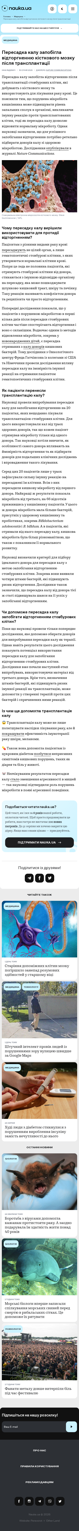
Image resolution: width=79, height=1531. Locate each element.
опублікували (57, 148)
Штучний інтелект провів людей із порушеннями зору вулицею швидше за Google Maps (38, 1051)
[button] (52, 8)
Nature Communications (58, 70)
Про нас (39, 1450)
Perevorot (36, 1520)
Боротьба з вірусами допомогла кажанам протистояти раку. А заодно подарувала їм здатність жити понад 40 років (38, 1225)
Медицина (18, 16)
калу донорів (33, 347)
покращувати (13, 734)
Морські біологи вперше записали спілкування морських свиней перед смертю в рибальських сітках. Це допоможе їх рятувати (37, 1310)
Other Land (53, 1520)
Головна (6, 16)
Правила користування (39, 1466)
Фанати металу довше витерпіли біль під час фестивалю (38, 1391)
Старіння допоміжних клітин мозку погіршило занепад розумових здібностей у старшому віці (37, 970)
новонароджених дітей (21, 341)
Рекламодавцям (39, 1482)
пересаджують (14, 250)
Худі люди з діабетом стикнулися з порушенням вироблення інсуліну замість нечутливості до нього (35, 1131)
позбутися (42, 754)
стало (14, 779)
